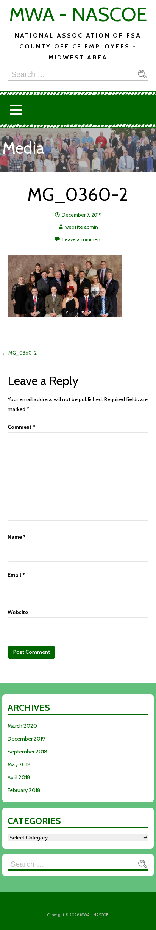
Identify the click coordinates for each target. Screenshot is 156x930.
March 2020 (22, 725)
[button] (15, 109)
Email (16, 574)
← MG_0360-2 (19, 353)
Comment (21, 427)
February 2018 (24, 790)
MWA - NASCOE (78, 14)
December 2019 (26, 738)
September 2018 (27, 751)
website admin (81, 227)
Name (17, 536)
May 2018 (19, 764)
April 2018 (19, 777)
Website (18, 612)
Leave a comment (82, 239)
